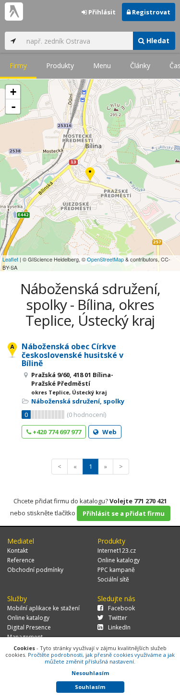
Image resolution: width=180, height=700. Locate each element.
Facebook (121, 608)
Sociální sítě (113, 579)
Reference (21, 560)
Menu (102, 65)
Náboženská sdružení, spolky (77, 401)
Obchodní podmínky (35, 570)
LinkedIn (119, 627)
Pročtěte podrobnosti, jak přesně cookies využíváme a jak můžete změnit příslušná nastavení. (101, 658)
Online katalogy (118, 560)
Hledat (156, 40)
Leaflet (10, 259)
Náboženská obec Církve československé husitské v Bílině (72, 354)
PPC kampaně (116, 570)
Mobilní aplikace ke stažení (43, 608)
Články (140, 65)
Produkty (60, 65)
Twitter (117, 618)
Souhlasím (90, 686)
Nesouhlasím (90, 672)
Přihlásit (101, 12)
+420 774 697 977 (56, 431)
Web (109, 431)
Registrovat (150, 12)
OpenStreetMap (105, 259)
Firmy (18, 65)
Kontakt (17, 550)
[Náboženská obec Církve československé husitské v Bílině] (90, 175)
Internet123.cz (116, 550)
